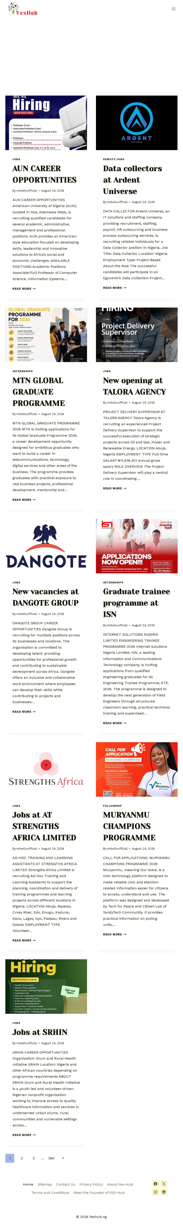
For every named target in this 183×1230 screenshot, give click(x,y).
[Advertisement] (91, 51)
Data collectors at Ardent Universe (132, 180)
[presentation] (46, 123)
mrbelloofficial (27, 190)
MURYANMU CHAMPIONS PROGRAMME (129, 826)
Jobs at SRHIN (39, 1032)
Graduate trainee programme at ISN (136, 603)
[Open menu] (173, 8)
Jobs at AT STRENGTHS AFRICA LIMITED (44, 826)
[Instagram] (155, 1192)
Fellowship (112, 806)
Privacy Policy (91, 1184)
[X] (163, 1183)
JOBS (16, 159)
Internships (22, 371)
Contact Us (65, 1184)
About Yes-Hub (120, 1184)
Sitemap (45, 1184)
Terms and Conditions (50, 1192)
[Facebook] (155, 1183)
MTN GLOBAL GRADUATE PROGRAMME (38, 392)
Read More (24, 288)
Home (28, 1184)
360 (51, 1158)
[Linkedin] (163, 1192)
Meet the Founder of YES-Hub (99, 1192)
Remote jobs (113, 159)
